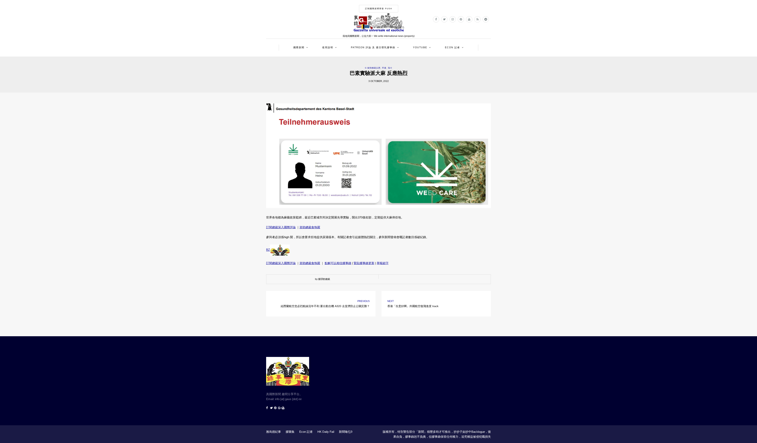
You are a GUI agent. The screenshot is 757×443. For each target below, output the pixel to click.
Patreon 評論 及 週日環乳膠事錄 (373, 47)
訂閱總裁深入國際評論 (281, 227)
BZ (268, 250)
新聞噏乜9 (345, 431)
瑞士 (390, 68)
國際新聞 (298, 47)
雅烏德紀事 (273, 431)
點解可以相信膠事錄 (338, 263)
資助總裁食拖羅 (309, 227)
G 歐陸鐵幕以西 (372, 68)
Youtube (420, 47)
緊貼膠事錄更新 (364, 263)
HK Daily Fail (325, 431)
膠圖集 (290, 431)
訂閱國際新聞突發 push (378, 8)
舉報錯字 (383, 263)
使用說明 (327, 47)
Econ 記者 (452, 47)
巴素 (384, 68)
